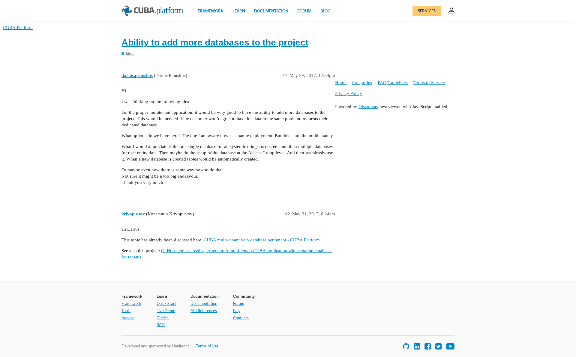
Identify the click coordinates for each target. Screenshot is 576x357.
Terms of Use (207, 346)
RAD (161, 325)
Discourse (367, 106)
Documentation (271, 11)
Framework (211, 11)
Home (340, 82)
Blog (325, 11)
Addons (128, 318)
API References (203, 310)
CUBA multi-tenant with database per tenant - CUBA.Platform (262, 240)
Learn (238, 11)
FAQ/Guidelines (393, 82)
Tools (126, 310)
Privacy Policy (348, 93)
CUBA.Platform (18, 27)
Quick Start (166, 303)
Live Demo (166, 310)
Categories (362, 82)
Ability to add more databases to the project (215, 42)
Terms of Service (429, 82)
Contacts (241, 318)
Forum (304, 11)
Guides (163, 318)
